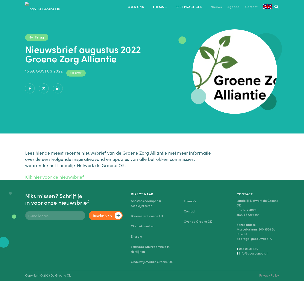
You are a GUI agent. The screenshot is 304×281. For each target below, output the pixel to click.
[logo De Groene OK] (42, 6)
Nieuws (75, 73)
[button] (276, 7)
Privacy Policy (269, 275)
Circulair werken (142, 226)
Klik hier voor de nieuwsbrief (54, 177)
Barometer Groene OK (147, 216)
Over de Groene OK (198, 221)
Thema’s (190, 201)
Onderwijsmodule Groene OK (152, 261)
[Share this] (30, 88)
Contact (189, 211)
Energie (136, 236)
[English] (267, 6)
